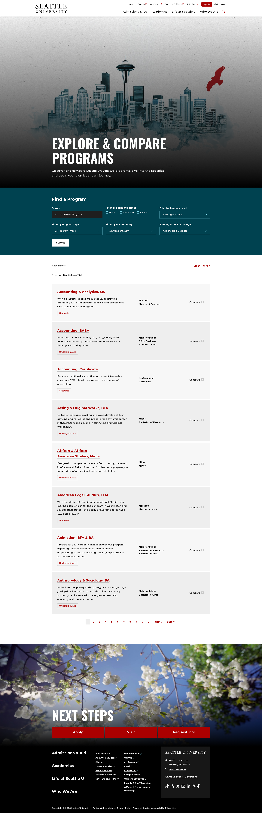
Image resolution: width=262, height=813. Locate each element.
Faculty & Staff (104, 770)
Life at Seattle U (184, 11)
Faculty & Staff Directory (137, 783)
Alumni (99, 762)
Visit (216, 4)
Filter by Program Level (173, 208)
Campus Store (132, 774)
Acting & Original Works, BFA (82, 408)
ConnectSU (130, 770)
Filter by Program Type (65, 224)
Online (143, 212)
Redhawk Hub (132, 753)
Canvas (128, 757)
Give (223, 4)
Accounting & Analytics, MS (81, 292)
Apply (207, 4)
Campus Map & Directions (181, 776)
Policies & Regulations (104, 808)
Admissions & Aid (135, 11)
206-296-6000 (177, 769)
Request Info (184, 732)
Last (170, 622)
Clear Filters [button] (201, 266)
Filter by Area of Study (119, 224)
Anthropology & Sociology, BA (83, 580)
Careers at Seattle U (135, 779)
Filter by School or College (175, 224)
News (132, 4)
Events (141, 4)
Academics (159, 11)
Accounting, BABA (73, 331)
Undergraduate (67, 352)
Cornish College (173, 4)
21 (149, 622)
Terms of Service (141, 808)
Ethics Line (170, 808)
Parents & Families (106, 774)
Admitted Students (106, 757)
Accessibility (157, 808)
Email (127, 766)
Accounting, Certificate (77, 369)
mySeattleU (130, 762)
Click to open (193, 5)
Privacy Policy (124, 808)
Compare (194, 302)
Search (56, 208)
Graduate (64, 313)
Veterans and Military (107, 779)
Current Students (105, 766)
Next (158, 622)
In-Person (128, 212)
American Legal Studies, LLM (82, 495)
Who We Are (209, 11)
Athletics (155, 4)
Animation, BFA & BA (75, 538)
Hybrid (112, 212)
